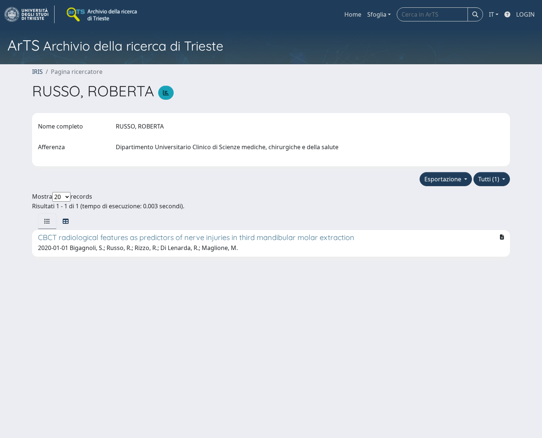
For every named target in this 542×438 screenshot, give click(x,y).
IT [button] (491, 14)
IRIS (37, 72)
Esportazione (443, 179)
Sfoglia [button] (376, 14)
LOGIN (525, 14)
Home (352, 14)
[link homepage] (29, 14)
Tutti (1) (489, 179)
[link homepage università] (102, 14)
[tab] (47, 221)
